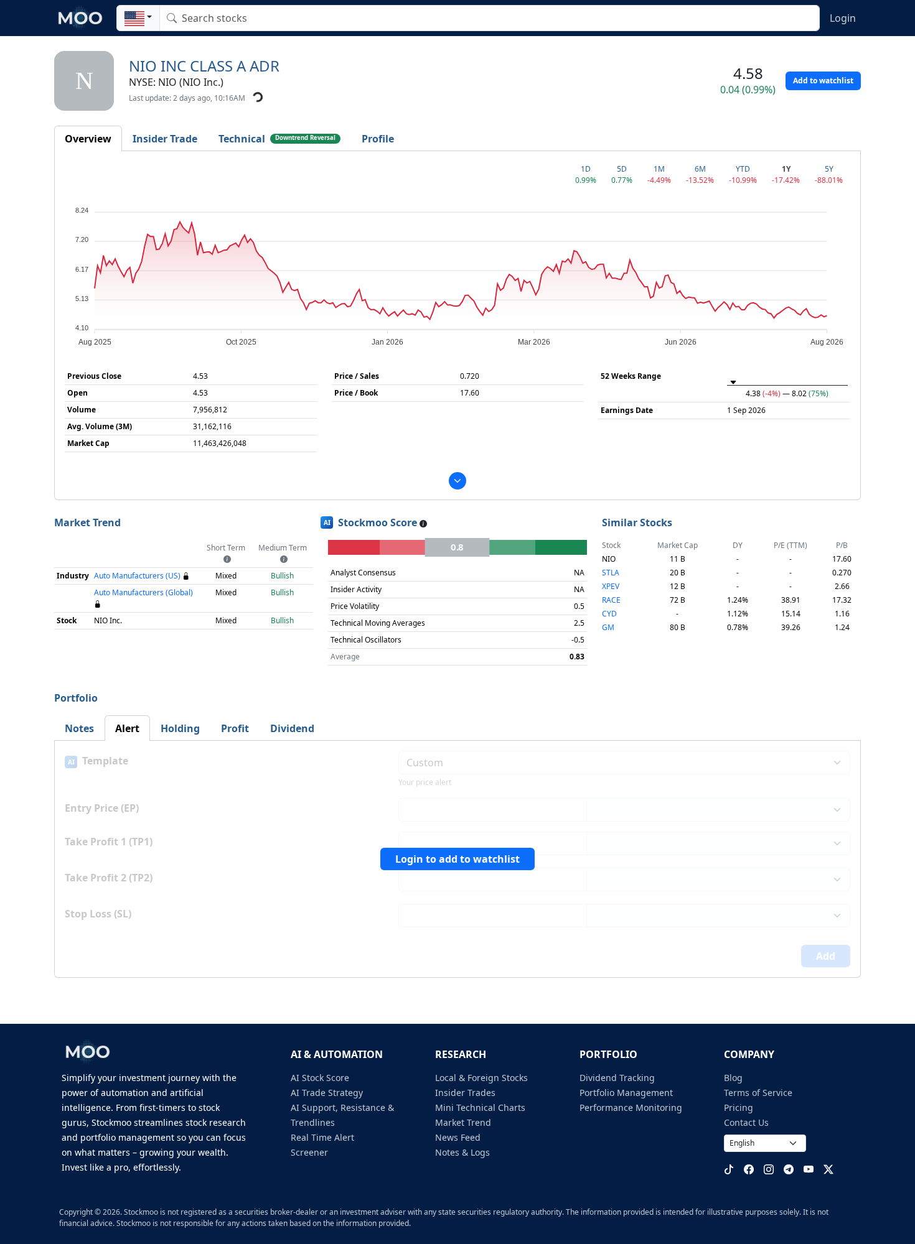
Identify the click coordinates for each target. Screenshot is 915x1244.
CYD (609, 613)
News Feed (458, 1137)
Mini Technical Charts (480, 1107)
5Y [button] (829, 169)
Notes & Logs (462, 1152)
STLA (610, 572)
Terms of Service (758, 1092)
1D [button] (586, 169)
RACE (611, 600)
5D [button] (622, 169)
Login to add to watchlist (457, 859)
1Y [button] (786, 169)
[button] (138, 18)
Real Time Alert (322, 1137)
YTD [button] (743, 169)
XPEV (610, 586)
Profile (378, 139)
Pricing (738, 1107)
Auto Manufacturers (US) (137, 575)
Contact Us (746, 1122)
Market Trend (463, 1122)
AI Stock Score (320, 1078)
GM (608, 627)
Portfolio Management (626, 1092)
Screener (309, 1152)
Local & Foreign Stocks (481, 1078)
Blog (733, 1078)
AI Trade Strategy (327, 1092)
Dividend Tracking (617, 1078)
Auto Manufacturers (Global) (143, 592)
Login (843, 18)
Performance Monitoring (631, 1107)
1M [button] (659, 169)
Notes (79, 728)
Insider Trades (465, 1092)
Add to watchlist (823, 80)
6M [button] (700, 169)
